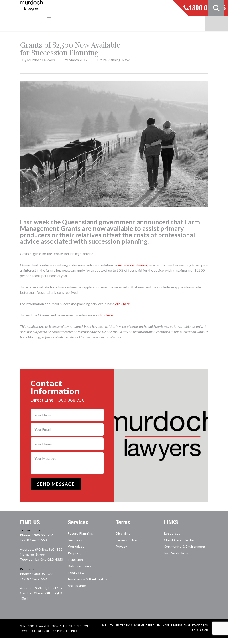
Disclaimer (124, 533)
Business (75, 540)
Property (75, 553)
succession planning (133, 265)
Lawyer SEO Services (36, 631)
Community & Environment (185, 546)
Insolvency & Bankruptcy (87, 579)
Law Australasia (176, 553)
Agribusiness (78, 585)
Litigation (75, 559)
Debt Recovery (79, 566)
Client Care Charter (179, 540)
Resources (172, 533)
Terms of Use (126, 540)
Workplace (76, 546)
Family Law (76, 573)
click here (122, 304)
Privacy (121, 546)
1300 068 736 (207, 8)
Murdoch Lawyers (41, 60)
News (126, 60)
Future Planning (108, 60)
